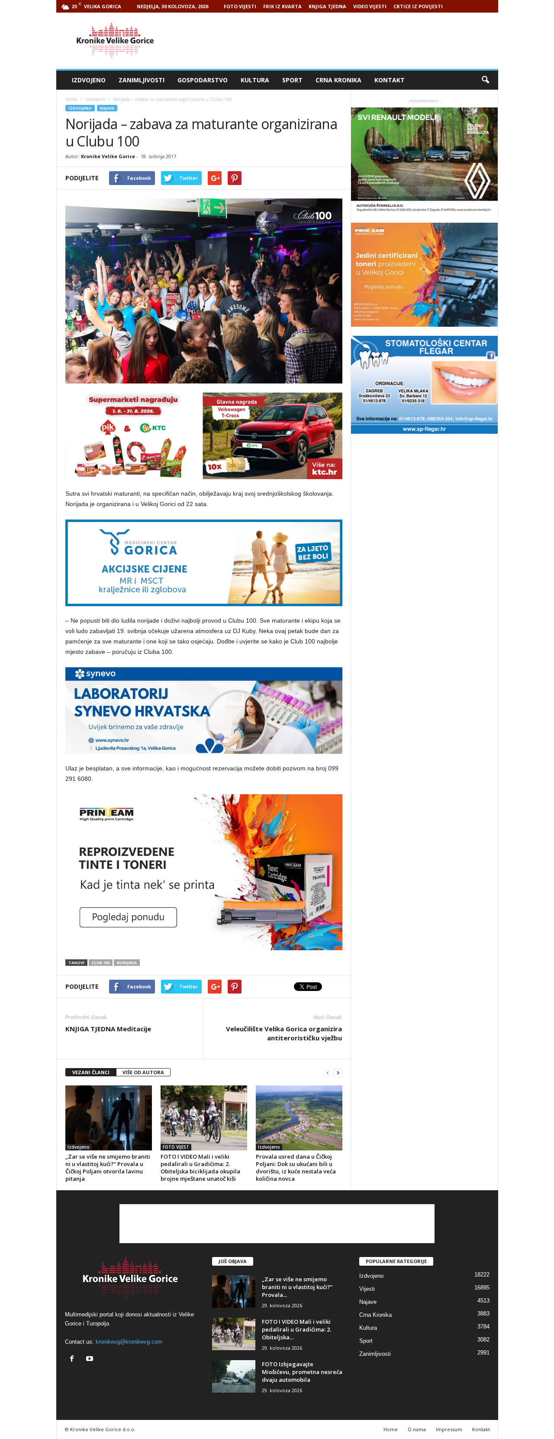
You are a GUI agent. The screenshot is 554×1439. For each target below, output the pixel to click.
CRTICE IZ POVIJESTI (418, 6)
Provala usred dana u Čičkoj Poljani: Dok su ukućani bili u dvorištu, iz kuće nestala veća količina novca (296, 1167)
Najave (107, 108)
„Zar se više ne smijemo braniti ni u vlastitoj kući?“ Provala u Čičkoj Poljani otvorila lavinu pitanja (107, 1167)
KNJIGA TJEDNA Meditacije (108, 1028)
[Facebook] (74, 1359)
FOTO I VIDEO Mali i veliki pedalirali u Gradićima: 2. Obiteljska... (296, 1329)
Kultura (255, 80)
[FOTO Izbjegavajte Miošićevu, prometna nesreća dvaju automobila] (233, 1376)
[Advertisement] (340, 40)
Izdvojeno (89, 80)
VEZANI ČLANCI (91, 1072)
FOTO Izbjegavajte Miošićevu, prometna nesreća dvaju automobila (302, 1372)
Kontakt (389, 80)
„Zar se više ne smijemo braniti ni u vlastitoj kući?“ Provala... (297, 1287)
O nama (417, 1429)
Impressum (449, 1429)
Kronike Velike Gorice (108, 156)
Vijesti (367, 1289)
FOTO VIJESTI (240, 6)
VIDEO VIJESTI (370, 6)
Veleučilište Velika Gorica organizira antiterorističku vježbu (284, 1033)
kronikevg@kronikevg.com (129, 1341)
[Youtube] (91, 1359)
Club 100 (101, 962)
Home (71, 99)
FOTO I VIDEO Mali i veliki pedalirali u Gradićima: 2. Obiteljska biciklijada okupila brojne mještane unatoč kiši (200, 1167)
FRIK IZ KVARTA (282, 6)
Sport (292, 80)
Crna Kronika (338, 80)
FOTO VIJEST (176, 1147)
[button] (485, 80)
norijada (127, 962)
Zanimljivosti (141, 80)
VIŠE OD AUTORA (143, 1072)
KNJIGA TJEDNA (327, 6)
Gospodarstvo (202, 80)
